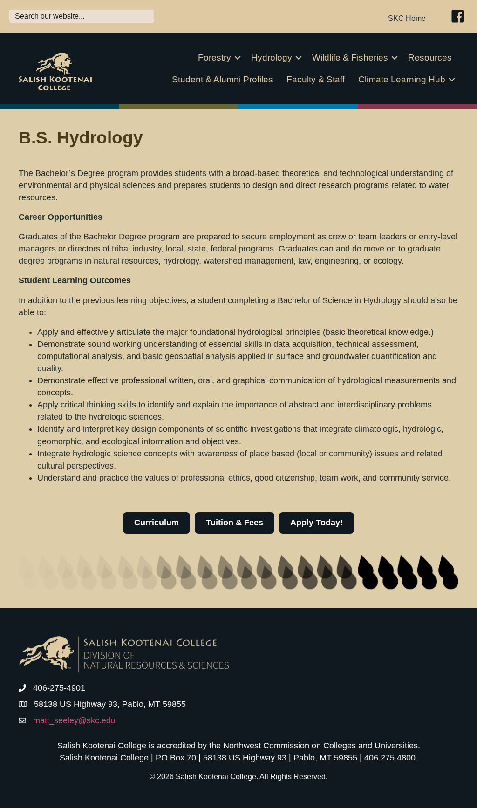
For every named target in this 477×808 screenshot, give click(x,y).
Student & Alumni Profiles (222, 79)
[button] (237, 57)
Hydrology (271, 57)
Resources (430, 57)
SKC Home (407, 18)
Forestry (214, 57)
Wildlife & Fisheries (350, 57)
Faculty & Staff (315, 79)
